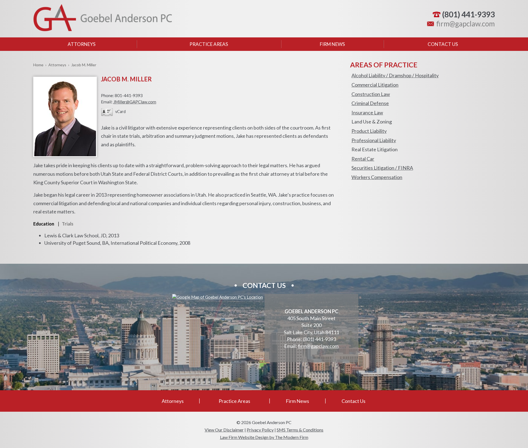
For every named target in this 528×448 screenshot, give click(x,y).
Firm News (332, 44)
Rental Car (362, 159)
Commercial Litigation (374, 85)
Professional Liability (373, 140)
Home (38, 64)
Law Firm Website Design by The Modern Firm (264, 437)
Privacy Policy (260, 429)
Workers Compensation (376, 177)
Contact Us (443, 44)
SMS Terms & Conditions (300, 429)
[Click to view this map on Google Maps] (217, 297)
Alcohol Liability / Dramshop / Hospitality (395, 75)
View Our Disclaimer (224, 429)
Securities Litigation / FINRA (382, 168)
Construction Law (370, 94)
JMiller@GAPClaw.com (134, 101)
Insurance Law (367, 112)
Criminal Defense (370, 103)
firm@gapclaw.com (465, 23)
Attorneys (81, 44)
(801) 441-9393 (468, 14)
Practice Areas (208, 44)
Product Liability (369, 131)
